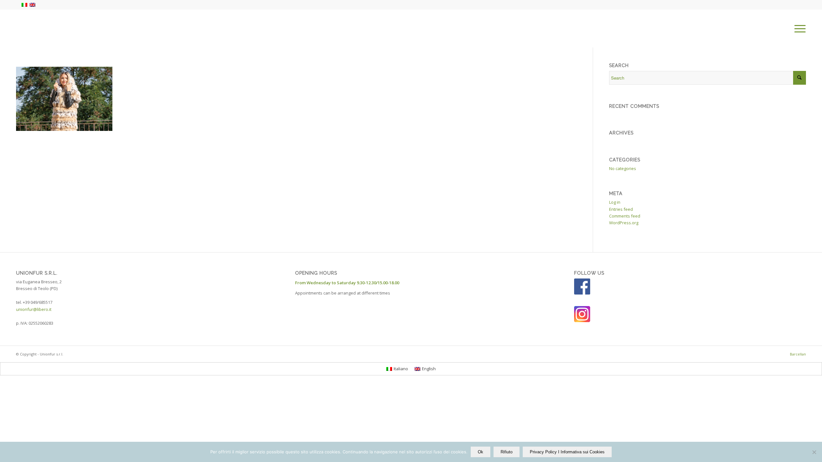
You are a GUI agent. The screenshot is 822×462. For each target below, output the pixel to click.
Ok (480, 451)
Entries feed (621, 209)
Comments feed (624, 216)
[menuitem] (798, 28)
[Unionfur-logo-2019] (57, 28)
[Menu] (798, 28)
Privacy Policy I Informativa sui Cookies (567, 451)
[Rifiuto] (814, 452)
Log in (614, 202)
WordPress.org (623, 223)
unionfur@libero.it (33, 309)
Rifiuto (506, 451)
